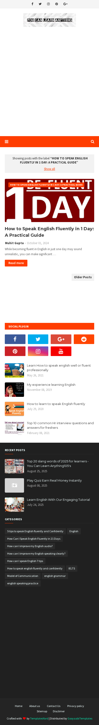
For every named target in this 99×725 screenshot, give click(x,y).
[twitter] (40, 4)
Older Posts (83, 277)
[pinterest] (56, 4)
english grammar (55, 576)
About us (34, 706)
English (73, 531)
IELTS (71, 568)
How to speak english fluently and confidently (34, 568)
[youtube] (61, 351)
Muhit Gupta (14, 243)
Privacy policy (75, 706)
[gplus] (65, 4)
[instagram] (48, 4)
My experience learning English (51, 385)
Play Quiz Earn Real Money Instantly (54, 480)
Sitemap (42, 711)
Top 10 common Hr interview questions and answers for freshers (60, 425)
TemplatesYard (39, 718)
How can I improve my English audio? (30, 546)
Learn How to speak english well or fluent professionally (59, 367)
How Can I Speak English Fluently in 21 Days (33, 538)
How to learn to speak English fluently (56, 404)
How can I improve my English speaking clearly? (36, 553)
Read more (16, 263)
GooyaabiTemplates (80, 718)
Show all (49, 169)
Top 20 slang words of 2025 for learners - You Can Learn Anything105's (58, 463)
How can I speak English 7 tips (25, 561)
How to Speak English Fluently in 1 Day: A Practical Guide (49, 232)
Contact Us (53, 706)
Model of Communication (22, 576)
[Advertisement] (49, 81)
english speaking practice (22, 583)
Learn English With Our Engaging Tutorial (58, 499)
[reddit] (84, 339)
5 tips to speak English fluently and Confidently (35, 531)
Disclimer (59, 711)
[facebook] (32, 4)
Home (18, 706)
